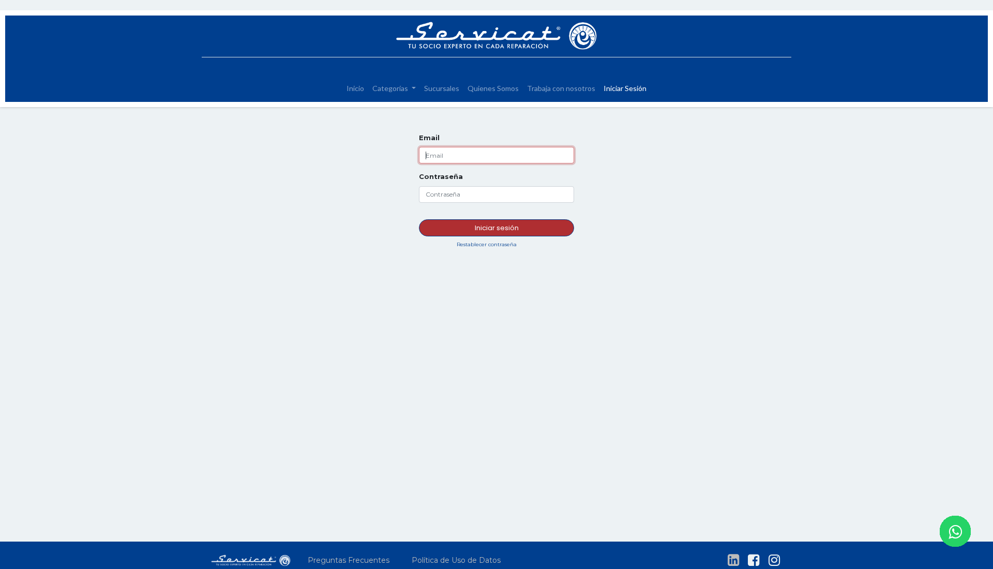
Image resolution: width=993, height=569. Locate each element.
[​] (733, 560)
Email (429, 137)
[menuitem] (355, 88)
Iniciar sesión (497, 228)
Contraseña (441, 176)
